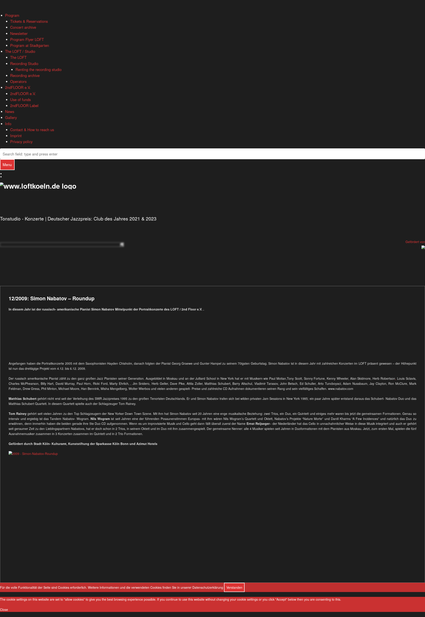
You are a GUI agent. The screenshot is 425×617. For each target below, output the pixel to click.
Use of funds (20, 99)
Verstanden (234, 587)
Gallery (11, 117)
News (9, 111)
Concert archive (23, 27)
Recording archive (25, 75)
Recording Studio (24, 63)
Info (8, 123)
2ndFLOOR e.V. (18, 87)
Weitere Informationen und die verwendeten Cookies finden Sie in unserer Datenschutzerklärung (155, 587)
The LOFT (18, 57)
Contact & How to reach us (32, 129)
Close (4, 609)
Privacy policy (21, 141)
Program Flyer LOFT (27, 39)
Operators (18, 81)
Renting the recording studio (38, 69)
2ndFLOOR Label (24, 105)
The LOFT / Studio (20, 51)
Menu (7, 164)
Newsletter (19, 33)
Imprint (16, 135)
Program (12, 15)
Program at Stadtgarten (29, 45)
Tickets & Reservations (29, 21)
